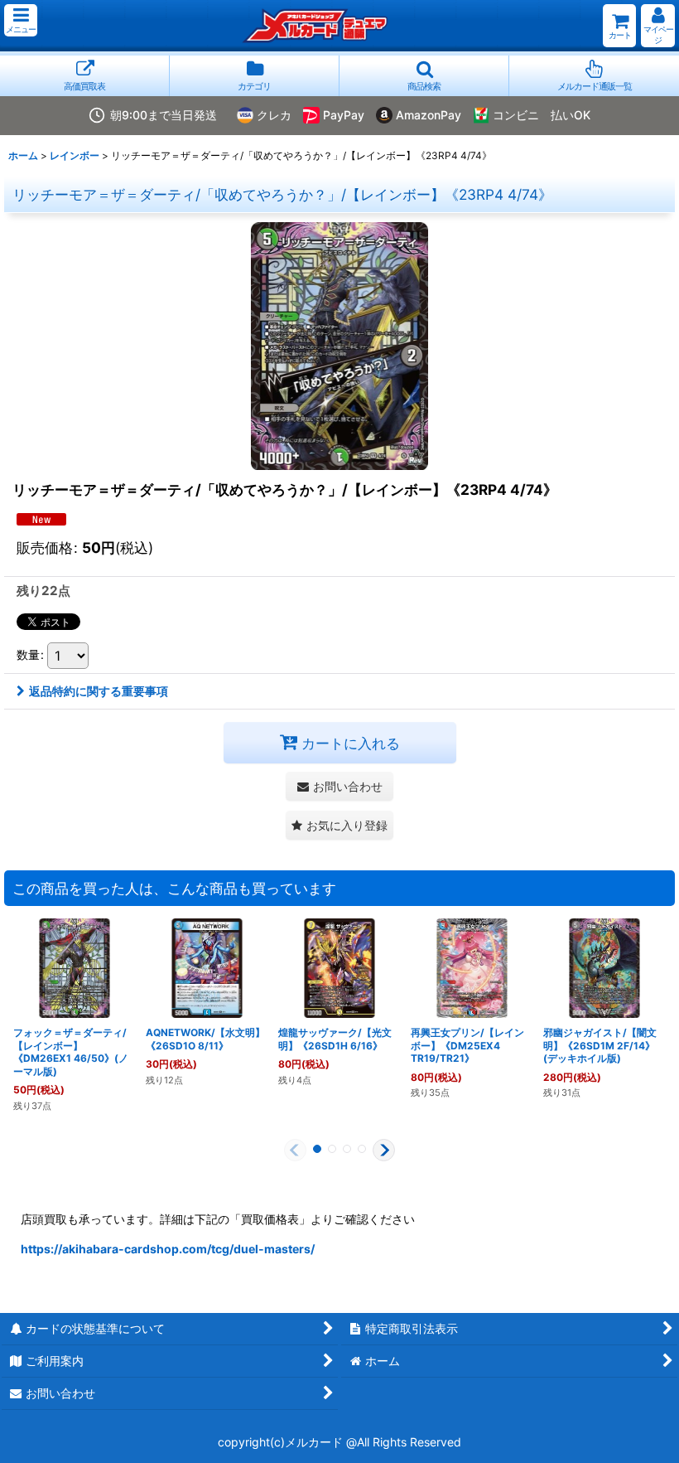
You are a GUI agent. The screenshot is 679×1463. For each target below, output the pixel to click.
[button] (20, 20)
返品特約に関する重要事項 (98, 691)
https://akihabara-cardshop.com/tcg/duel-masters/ (168, 1249)
